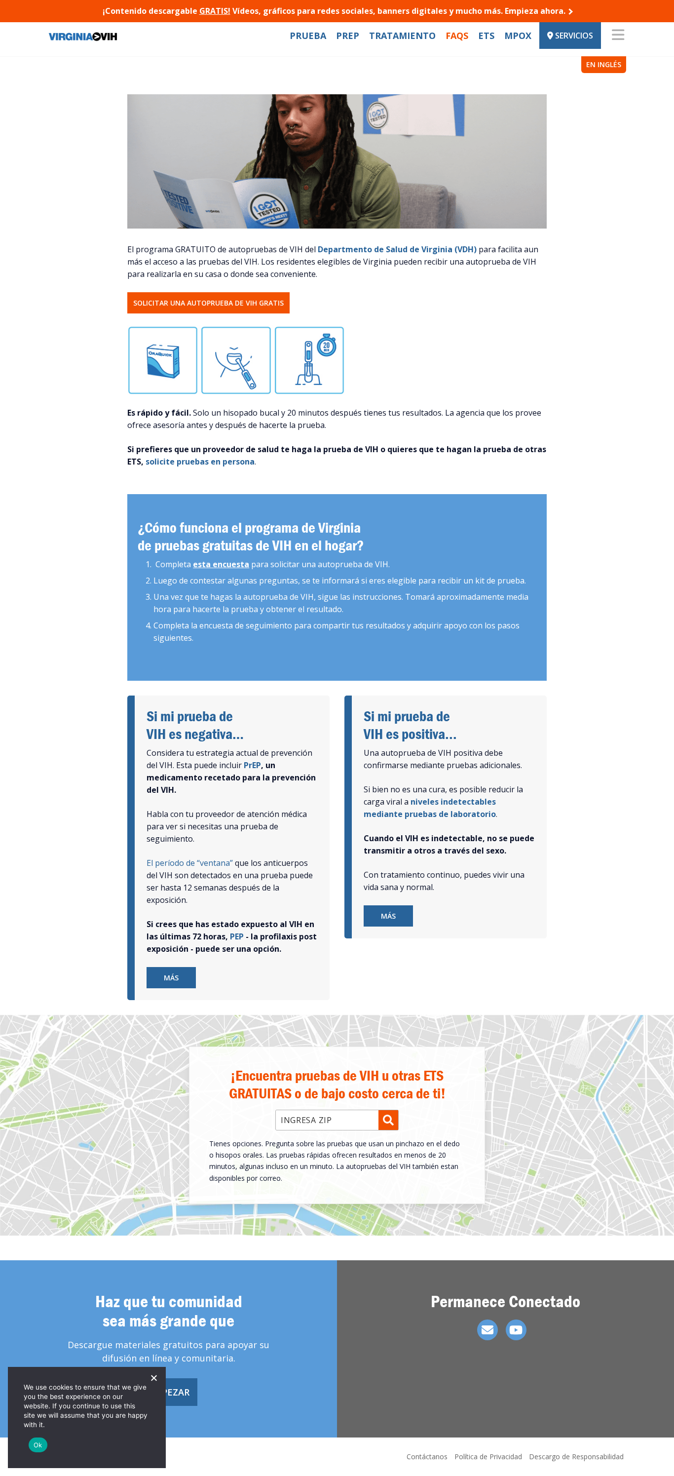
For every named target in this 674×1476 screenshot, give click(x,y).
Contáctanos (427, 1456)
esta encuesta (221, 564)
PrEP (347, 35)
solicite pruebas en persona (200, 461)
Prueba (308, 35)
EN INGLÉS (603, 64)
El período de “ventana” (190, 862)
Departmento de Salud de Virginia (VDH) (397, 249)
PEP (237, 936)
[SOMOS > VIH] (108, 35)
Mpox (517, 35)
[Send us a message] (487, 1330)
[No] (153, 1378)
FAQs (457, 35)
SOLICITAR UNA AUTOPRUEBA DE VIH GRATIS (208, 303)
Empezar (168, 1392)
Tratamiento (402, 35)
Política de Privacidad (488, 1456)
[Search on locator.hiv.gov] (388, 1120)
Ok (38, 1445)
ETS (486, 35)
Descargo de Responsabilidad (576, 1456)
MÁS (171, 977)
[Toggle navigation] (618, 35)
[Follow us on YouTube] (516, 1330)
